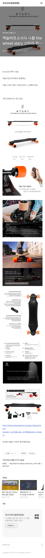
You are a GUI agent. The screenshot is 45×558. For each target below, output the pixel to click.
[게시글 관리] (15, 453)
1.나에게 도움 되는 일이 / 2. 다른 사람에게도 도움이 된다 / (17, 519)
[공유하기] (12, 453)
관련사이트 (6, 545)
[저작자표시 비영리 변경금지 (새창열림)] (32, 453)
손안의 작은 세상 (8, 553)
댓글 (4, 503)
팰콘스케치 (6, 549)
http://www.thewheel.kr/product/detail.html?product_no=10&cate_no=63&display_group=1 (22, 430)
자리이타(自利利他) (11, 3)
